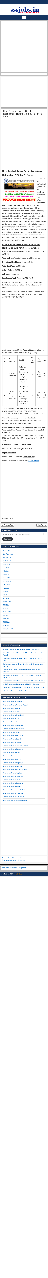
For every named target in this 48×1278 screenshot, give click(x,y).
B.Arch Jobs (7, 574)
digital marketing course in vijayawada (15, 800)
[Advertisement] (24, 46)
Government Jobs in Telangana (13, 783)
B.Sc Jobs (6, 571)
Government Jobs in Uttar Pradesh (14, 790)
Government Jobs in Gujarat (12, 739)
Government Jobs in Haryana (12, 742)
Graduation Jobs (8, 561)
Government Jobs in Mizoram (12, 766)
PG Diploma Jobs (8, 629)
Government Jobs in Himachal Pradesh (15, 746)
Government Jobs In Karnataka (13, 725)
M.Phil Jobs (6, 605)
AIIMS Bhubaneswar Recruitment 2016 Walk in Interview (21, 684)
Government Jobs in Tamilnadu (13, 735)
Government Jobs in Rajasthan (13, 776)
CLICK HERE (33, 461)
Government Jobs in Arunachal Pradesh (15, 705)
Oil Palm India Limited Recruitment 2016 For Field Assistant (22, 649)
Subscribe (7, 539)
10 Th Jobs (6, 550)
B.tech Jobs (6, 564)
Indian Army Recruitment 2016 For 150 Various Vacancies (21, 691)
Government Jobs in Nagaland (12, 773)
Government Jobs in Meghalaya (13, 763)
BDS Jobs (6, 595)
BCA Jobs (6, 567)
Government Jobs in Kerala (11, 752)
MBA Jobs (6, 618)
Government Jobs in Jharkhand (13, 749)
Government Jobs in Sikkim (12, 780)
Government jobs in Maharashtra (13, 729)
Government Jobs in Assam (12, 708)
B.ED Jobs (6, 584)
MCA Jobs (6, 625)
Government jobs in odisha (11, 732)
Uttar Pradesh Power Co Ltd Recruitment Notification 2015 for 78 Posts (22, 114)
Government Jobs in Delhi (11, 718)
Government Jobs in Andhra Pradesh (14, 701)
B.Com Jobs (7, 581)
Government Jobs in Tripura (12, 786)
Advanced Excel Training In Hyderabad (14, 858)
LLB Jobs (6, 598)
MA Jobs (5, 615)
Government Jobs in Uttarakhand (13, 793)
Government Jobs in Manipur (12, 759)
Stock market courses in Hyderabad (13, 860)
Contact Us (18, 874)
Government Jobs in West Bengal (13, 797)
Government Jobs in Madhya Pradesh (15, 769)
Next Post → (42, 525)
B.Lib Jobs (6, 588)
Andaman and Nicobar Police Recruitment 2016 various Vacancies (24, 681)
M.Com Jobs (7, 601)
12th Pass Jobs (8, 554)
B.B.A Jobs (6, 578)
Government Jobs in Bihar (11, 712)
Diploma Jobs (7, 557)
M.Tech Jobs (7, 612)
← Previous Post (7, 525)
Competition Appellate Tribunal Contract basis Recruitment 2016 (23, 687)
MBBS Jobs (6, 622)
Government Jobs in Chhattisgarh (13, 715)
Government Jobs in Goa (11, 722)
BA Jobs (5, 591)
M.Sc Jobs (6, 608)
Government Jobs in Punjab (12, 756)
